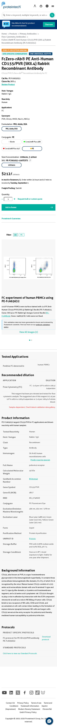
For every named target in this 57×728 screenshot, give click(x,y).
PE (33, 148)
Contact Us (10, 703)
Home (4, 34)
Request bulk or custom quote (30, 199)
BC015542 (33, 479)
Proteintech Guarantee (11, 218)
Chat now (49, 24)
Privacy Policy (23, 703)
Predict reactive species (40, 460)
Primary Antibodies (28, 34)
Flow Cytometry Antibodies (14, 37)
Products (13, 34)
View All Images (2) (28, 332)
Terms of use (36, 703)
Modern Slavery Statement (29, 709)
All (15, 235)
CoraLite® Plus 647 (12, 148)
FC (21, 235)
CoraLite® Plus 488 (33, 142)
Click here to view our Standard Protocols (20, 653)
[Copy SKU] (30, 160)
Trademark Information (30, 706)
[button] (49, 721)
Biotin (12, 142)
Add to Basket (10, 207)
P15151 (32, 539)
